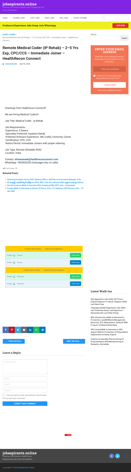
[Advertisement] (44, 86)
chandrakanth (11, 64)
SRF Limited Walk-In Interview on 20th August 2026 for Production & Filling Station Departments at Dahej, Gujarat (109, 332)
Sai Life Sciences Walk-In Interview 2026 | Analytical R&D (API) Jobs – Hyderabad (41, 185)
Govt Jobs (35, 18)
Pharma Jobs (19, 18)
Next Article (73, 341)
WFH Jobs (64, 18)
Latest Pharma (80, 18)
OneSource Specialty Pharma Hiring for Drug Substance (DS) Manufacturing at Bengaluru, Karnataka (107, 341)
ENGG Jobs (49, 18)
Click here (76, 255)
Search (93, 34)
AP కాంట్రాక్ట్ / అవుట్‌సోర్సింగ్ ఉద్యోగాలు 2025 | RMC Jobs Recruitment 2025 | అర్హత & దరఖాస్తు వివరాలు (45, 182)
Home (5, 18)
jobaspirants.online (20, 4)
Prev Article (14, 341)
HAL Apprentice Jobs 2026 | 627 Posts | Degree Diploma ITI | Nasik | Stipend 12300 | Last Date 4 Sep (109, 301)
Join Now (120, 25)
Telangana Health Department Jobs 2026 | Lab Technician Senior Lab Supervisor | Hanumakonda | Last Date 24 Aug (108, 310)
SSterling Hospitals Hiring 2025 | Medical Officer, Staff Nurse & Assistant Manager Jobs (44, 179)
